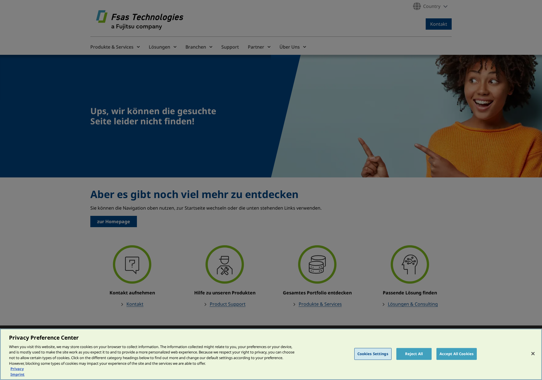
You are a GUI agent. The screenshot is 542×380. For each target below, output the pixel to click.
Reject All (414, 353)
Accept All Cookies (457, 353)
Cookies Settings (372, 353)
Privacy (17, 368)
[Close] (533, 353)
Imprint (17, 374)
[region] (271, 354)
